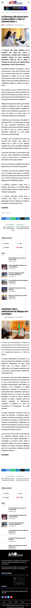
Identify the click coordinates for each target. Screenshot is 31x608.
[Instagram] (5, 597)
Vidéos (16, 602)
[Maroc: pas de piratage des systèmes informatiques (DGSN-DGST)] (4, 274)
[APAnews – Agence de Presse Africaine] (15, 2)
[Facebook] (3, 597)
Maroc (3, 212)
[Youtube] (11, 597)
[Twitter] (8, 597)
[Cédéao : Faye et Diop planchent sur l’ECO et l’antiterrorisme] (4, 297)
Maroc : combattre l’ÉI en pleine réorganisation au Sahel (8, 228)
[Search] (28, 2)
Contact (22, 602)
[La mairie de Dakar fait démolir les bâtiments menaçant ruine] (4, 282)
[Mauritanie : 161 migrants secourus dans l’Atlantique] (4, 289)
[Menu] (2, 2)
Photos (10, 602)
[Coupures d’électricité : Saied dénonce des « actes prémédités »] (4, 267)
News (4, 602)
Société (8, 212)
